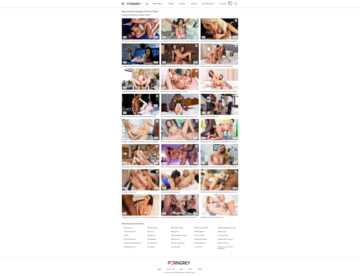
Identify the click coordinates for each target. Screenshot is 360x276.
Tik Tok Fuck (198, 247)
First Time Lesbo (199, 235)
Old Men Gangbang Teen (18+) (227, 228)
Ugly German (151, 235)
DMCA (181, 269)
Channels (194, 3)
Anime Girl (150, 231)
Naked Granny (222, 231)
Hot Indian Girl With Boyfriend (132, 243)
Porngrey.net (181, 272)
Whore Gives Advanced (177, 243)
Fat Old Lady (151, 247)
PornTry (126, 235)
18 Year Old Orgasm (130, 231)
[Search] (147, 4)
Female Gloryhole (199, 231)
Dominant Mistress (200, 243)
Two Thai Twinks (152, 243)
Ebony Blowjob (151, 239)
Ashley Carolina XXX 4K (201, 228)
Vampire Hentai (175, 239)
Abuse (159, 269)
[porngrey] (134, 4)
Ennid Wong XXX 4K (129, 247)
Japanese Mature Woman (178, 235)
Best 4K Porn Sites (208, 3)
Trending (170, 3)
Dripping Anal (175, 231)
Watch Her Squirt (152, 228)
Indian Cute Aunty (223, 243)
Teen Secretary (175, 247)
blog (190, 269)
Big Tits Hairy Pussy (130, 239)
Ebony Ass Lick (128, 228)
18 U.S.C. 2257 (170, 269)
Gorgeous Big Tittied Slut (225, 239)
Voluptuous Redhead (200, 239)
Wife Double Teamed (177, 228)
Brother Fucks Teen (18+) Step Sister (225, 247)
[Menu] (123, 4)
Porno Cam (222, 3)
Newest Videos (157, 3)
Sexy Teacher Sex (223, 235)
